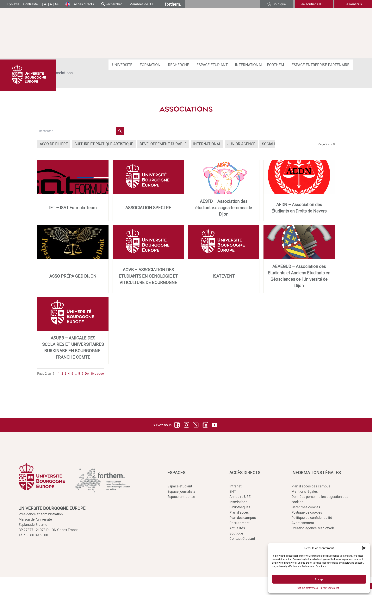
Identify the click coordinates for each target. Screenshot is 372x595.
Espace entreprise (181, 497)
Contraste (30, 4)
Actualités (237, 528)
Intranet (235, 486)
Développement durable (163, 144)
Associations (62, 73)
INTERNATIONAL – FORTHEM (259, 65)
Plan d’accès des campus (310, 486)
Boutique (236, 533)
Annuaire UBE (240, 497)
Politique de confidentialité (311, 518)
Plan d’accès (239, 512)
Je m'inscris (353, 4)
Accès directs (84, 4)
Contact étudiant (242, 538)
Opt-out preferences (307, 588)
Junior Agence (241, 144)
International (207, 144)
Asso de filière (54, 144)
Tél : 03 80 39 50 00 (33, 535)
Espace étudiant (212, 65)
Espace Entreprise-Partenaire (320, 65)
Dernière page (94, 373)
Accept (319, 579)
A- (45, 4)
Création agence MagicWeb (312, 528)
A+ (57, 4)
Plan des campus (242, 518)
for (173, 4)
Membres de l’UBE (142, 4)
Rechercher (113, 4)
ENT (232, 491)
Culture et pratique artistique (103, 144)
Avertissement (302, 523)
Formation (150, 65)
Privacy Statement (329, 588)
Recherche (178, 65)
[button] (364, 548)
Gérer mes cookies (305, 507)
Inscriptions (238, 502)
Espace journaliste (181, 491)
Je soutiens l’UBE (313, 4)
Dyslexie (13, 4)
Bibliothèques (239, 507)
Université (122, 65)
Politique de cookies (306, 512)
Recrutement (239, 523)
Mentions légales (304, 491)
